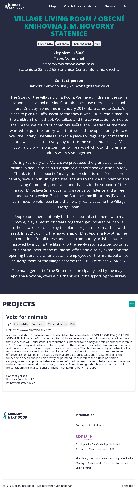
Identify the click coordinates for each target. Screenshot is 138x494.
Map (52, 6)
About (128, 6)
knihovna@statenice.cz (89, 85)
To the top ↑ (127, 486)
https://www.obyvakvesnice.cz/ (69, 63)
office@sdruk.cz (95, 425)
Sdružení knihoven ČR (101, 449)
